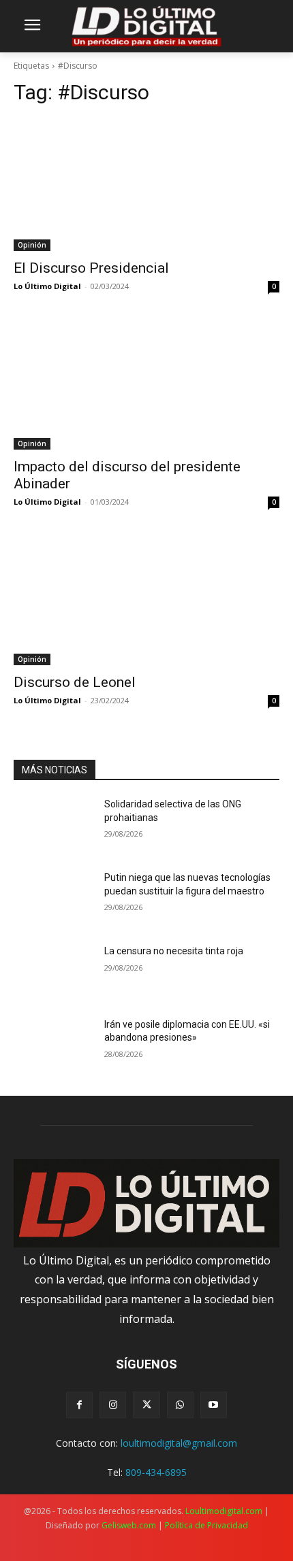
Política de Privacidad (206, 1525)
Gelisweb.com (129, 1525)
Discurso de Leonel (75, 682)
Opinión (32, 245)
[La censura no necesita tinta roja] (53, 973)
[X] (146, 1405)
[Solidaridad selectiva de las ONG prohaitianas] (53, 826)
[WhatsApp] (180, 1405)
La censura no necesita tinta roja (173, 950)
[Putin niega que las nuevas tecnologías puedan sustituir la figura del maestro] (53, 899)
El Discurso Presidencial (91, 268)
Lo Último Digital (47, 286)
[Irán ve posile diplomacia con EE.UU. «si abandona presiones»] (53, 1046)
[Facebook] (79, 1405)
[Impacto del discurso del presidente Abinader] (146, 383)
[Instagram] (112, 1405)
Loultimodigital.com (223, 1511)
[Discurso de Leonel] (146, 599)
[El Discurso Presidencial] (146, 184)
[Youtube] (213, 1405)
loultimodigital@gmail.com (179, 1443)
